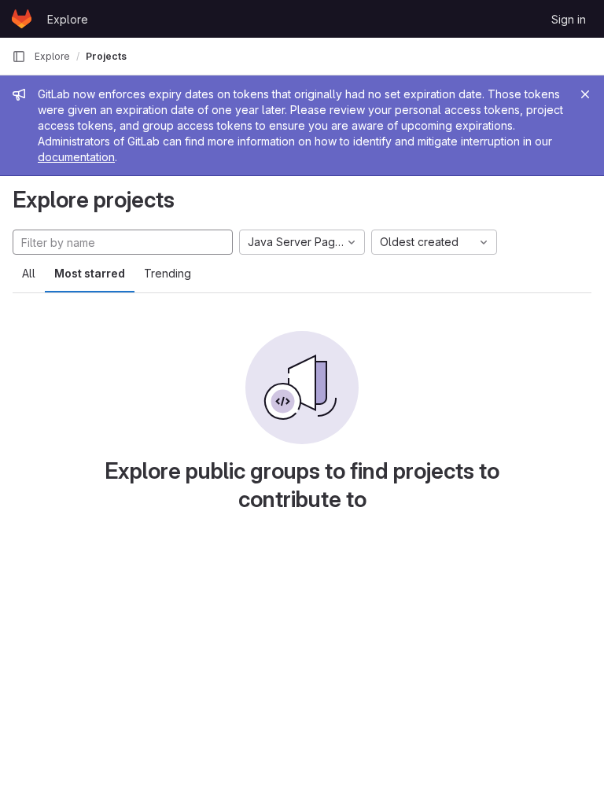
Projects (106, 56)
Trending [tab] (167, 273)
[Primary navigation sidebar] (18, 56)
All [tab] (28, 273)
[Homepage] (22, 18)
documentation (76, 157)
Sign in (568, 19)
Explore (67, 19)
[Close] (585, 94)
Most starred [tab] (89, 273)
